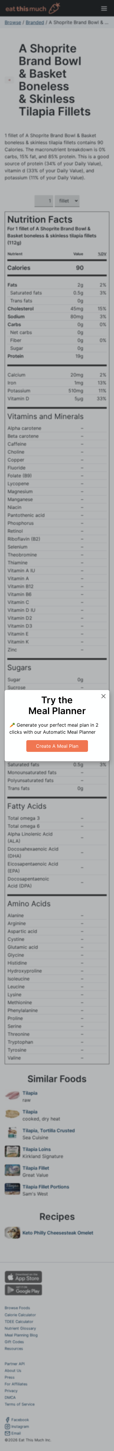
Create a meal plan (57, 746)
